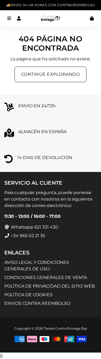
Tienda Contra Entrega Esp (65, 328)
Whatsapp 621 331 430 (34, 227)
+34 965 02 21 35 (27, 235)
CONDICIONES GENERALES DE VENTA (45, 277)
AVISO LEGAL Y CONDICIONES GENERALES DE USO (36, 265)
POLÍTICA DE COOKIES (28, 294)
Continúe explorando (50, 74)
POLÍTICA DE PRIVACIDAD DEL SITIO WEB (49, 286)
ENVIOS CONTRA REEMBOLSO (37, 303)
